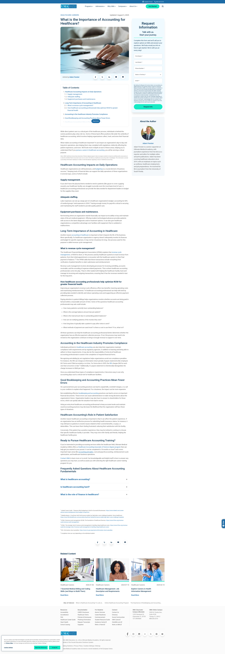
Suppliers (80, 624)
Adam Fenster (74, 77)
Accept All (54, 647)
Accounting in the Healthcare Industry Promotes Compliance (86, 114)
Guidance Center (100, 622)
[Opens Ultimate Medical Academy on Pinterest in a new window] (156, 634)
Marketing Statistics (66, 646)
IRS (111, 363)
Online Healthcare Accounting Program (117, 603)
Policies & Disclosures (84, 617)
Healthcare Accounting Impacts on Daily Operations (83, 92)
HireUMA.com (116, 622)
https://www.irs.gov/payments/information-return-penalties (96, 530)
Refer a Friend (99, 624)
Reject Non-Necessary (41, 647)
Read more (96, 121)
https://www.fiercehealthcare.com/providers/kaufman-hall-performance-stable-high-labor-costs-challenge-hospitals (92, 517)
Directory (115, 615)
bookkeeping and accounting (89, 393)
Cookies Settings (89, 646)
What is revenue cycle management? (80, 105)
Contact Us (115, 612)
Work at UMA (116, 624)
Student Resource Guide (102, 620)
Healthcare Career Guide (67, 620)
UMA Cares (115, 620)
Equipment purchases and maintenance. (82, 99)
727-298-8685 (137, 618)
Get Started (153, 6)
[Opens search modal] (163, 6)
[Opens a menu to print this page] (123, 77)
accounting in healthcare (80, 235)
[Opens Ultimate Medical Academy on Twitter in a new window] (151, 634)
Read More (64, 595)
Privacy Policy (78, 646)
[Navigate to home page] (68, 6)
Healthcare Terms (83, 615)
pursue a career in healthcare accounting (90, 150)
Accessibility (64, 612)
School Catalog (65, 624)
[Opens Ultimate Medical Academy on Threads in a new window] (145, 634)
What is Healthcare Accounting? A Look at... (89, 603)
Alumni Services (100, 612)
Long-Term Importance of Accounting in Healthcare (83, 103)
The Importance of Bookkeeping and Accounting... (146, 603)
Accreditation (64, 615)
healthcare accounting (84, 347)
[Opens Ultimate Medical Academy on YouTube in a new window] (162, 634)
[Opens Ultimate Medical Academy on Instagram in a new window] (133, 634)
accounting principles (85, 452)
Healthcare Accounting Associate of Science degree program (99, 447)
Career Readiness (100, 615)
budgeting (98, 169)
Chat (223, 522)
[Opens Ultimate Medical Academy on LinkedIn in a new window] (139, 634)
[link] (95, 77)
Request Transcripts (84, 622)
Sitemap (97, 646)
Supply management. (75, 94)
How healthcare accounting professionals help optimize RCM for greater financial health (93, 109)
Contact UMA (65, 458)
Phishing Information (84, 620)
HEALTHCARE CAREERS (69, 15)
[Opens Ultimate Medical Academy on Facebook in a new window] (127, 634)
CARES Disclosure (83, 612)
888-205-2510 (153, 618)
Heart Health (64, 622)
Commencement (100, 617)
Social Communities (118, 617)
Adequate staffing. (74, 97)
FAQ (61, 617)
